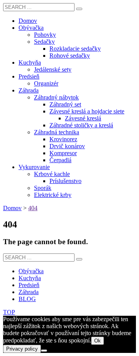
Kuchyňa (30, 278)
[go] (79, 9)
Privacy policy (22, 349)
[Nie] (44, 350)
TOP (9, 312)
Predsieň (29, 285)
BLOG (27, 299)
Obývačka (31, 271)
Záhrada (29, 292)
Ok (97, 341)
